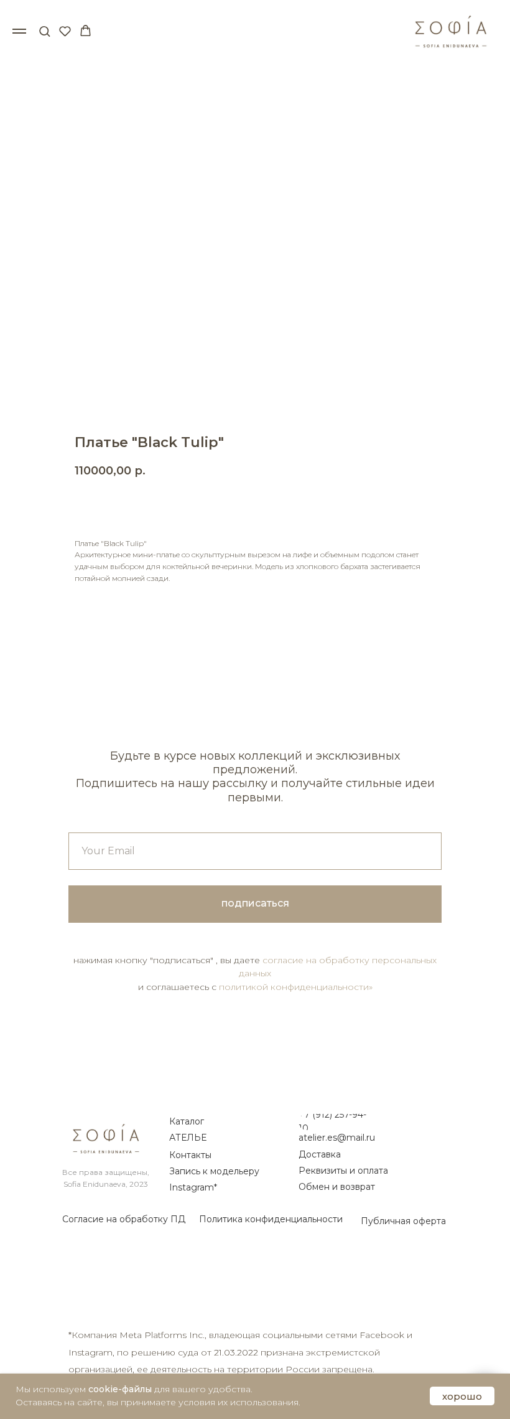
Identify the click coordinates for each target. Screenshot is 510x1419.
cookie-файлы (120, 1389)
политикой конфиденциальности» (296, 986)
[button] (44, 31)
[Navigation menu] (19, 31)
